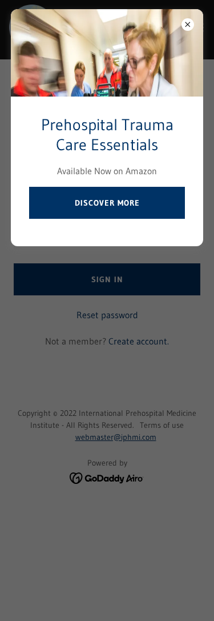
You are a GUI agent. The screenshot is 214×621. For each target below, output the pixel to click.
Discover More (107, 203)
